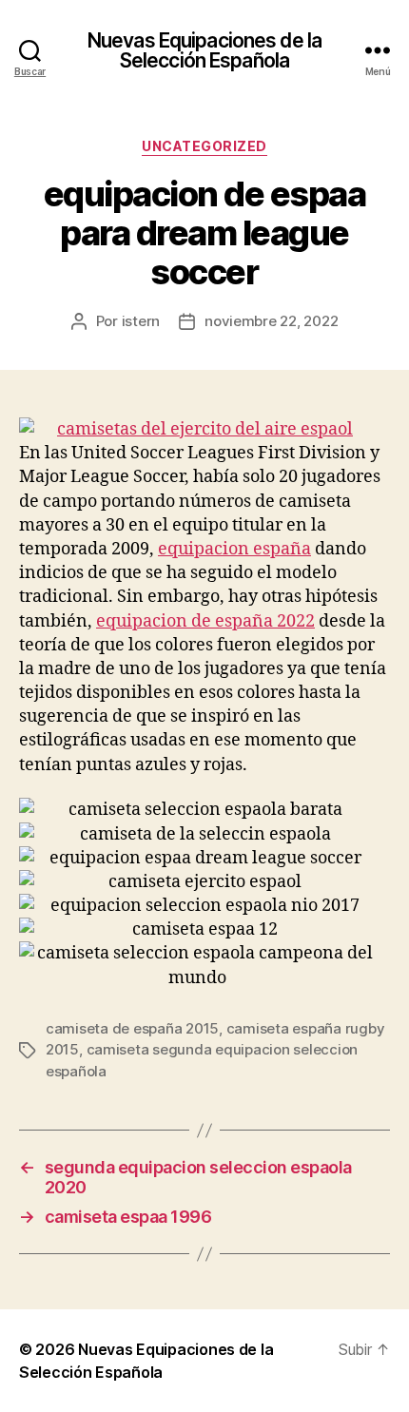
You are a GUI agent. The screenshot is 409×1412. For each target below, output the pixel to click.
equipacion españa (234, 549)
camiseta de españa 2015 (132, 1028)
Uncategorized (204, 146)
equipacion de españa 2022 (205, 621)
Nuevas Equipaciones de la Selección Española (204, 50)
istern (141, 321)
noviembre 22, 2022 (271, 321)
